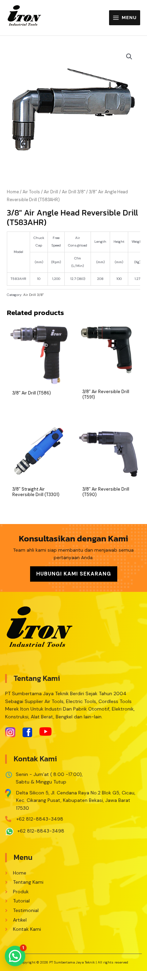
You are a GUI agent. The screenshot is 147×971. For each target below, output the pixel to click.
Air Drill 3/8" (73, 192)
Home (13, 192)
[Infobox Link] (73, 798)
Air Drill (51, 192)
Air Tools (31, 192)
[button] (15, 956)
